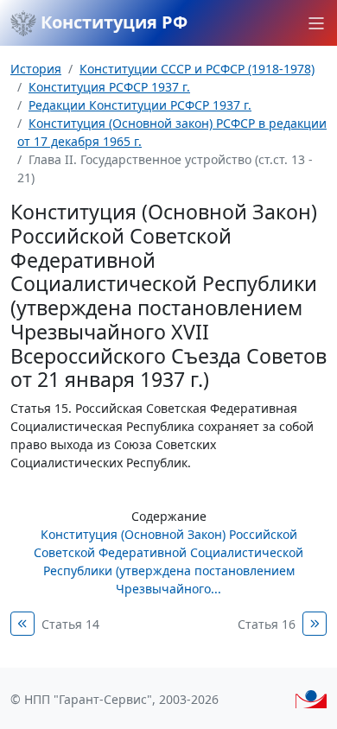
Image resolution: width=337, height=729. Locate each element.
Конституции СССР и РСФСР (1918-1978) (197, 68)
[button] (316, 23)
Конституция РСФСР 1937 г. (109, 87)
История (35, 68)
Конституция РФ (112, 22)
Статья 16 (267, 624)
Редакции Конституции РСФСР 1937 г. (140, 105)
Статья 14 (70, 624)
